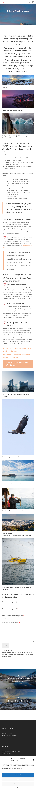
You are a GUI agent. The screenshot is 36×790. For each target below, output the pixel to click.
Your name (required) (10, 602)
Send (5, 645)
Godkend (18, 774)
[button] (33, 759)
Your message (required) (11, 622)
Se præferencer (18, 784)
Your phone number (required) (13, 616)
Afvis (18, 779)
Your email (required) (10, 609)
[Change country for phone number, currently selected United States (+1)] (4, 618)
